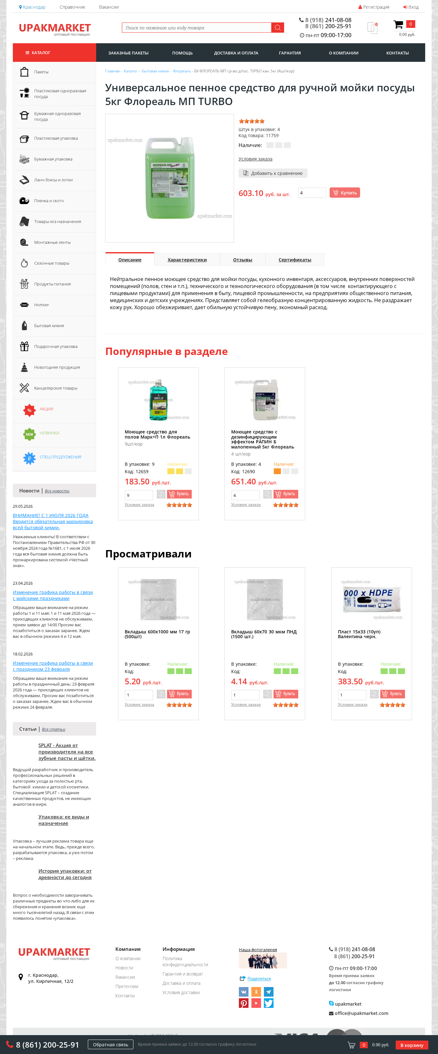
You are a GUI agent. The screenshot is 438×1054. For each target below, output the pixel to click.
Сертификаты (295, 260)
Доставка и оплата (181, 983)
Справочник (72, 7)
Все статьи (53, 729)
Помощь (182, 53)
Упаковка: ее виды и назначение (63, 819)
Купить (349, 193)
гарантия (290, 53)
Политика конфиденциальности (185, 961)
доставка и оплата (236, 53)
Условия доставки (181, 992)
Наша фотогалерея (258, 949)
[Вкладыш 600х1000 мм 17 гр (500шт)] (158, 599)
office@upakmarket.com (360, 1013)
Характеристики (187, 260)
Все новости (57, 491)
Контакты (125, 995)
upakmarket (348, 1004)
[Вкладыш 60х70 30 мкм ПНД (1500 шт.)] (265, 599)
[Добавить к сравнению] (161, 494)
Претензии (126, 986)
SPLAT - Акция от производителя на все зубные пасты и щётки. (67, 751)
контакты (397, 53)
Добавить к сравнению (277, 173)
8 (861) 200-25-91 (48, 1044)
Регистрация (375, 7)
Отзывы (242, 260)
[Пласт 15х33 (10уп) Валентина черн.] (372, 599)
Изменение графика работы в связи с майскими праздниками (53, 595)
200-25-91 (328, 26)
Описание (129, 260)
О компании (127, 958)
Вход (413, 7)
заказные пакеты (128, 53)
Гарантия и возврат (183, 974)
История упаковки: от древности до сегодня (65, 874)
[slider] (252, 121)
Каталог (40, 52)
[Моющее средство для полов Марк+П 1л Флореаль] (158, 399)
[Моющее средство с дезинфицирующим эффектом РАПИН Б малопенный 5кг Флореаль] (265, 399)
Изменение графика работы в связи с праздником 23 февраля (53, 666)
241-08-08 (328, 20)
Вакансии (109, 7)
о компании (343, 53)
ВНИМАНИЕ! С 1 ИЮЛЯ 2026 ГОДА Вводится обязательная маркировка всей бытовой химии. (53, 521)
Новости (124, 968)
